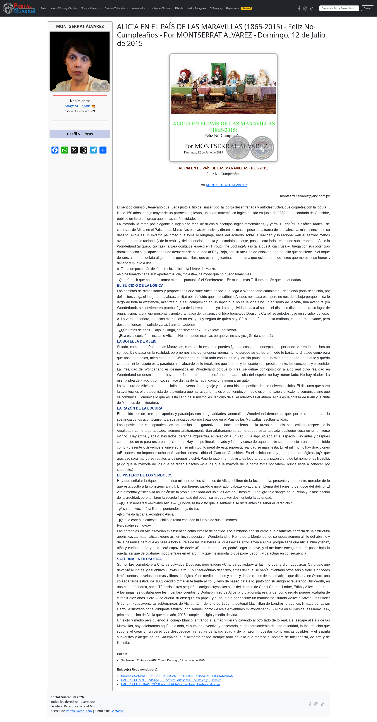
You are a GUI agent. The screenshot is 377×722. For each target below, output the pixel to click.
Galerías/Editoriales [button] (115, 8)
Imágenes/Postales (161, 8)
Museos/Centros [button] (90, 8)
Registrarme (238, 8)
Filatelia (179, 8)
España (85, 106)
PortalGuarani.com (79, 711)
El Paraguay (216, 8)
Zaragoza (71, 106)
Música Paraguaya (196, 8)
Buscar (368, 8)
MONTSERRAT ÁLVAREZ (226, 185)
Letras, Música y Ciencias (63, 8)
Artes (43, 8)
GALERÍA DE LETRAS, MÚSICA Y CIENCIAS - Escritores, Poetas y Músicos (170, 684)
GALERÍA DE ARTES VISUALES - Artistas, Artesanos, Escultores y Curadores (171, 680)
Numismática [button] (139, 8)
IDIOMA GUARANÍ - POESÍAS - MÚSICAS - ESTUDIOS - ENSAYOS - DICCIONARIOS (177, 676)
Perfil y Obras (80, 134)
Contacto (117, 711)
